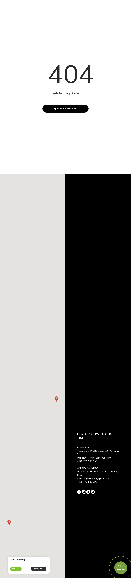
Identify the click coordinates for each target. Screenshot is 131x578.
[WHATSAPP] (93, 492)
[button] (56, 399)
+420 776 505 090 (87, 461)
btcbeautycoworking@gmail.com (94, 457)
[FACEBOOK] (79, 492)
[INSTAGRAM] (84, 492)
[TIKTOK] (88, 492)
